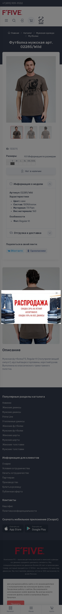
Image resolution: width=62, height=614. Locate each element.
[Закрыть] (56, 293)
